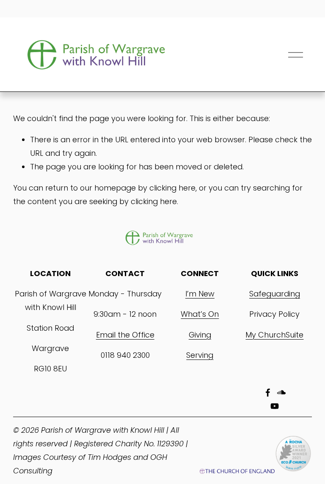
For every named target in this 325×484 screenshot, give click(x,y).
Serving (199, 355)
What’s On (200, 314)
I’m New (200, 293)
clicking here (172, 188)
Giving (200, 334)
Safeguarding (274, 293)
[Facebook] (268, 392)
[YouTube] (274, 406)
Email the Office (125, 334)
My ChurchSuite (274, 334)
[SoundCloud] (281, 392)
